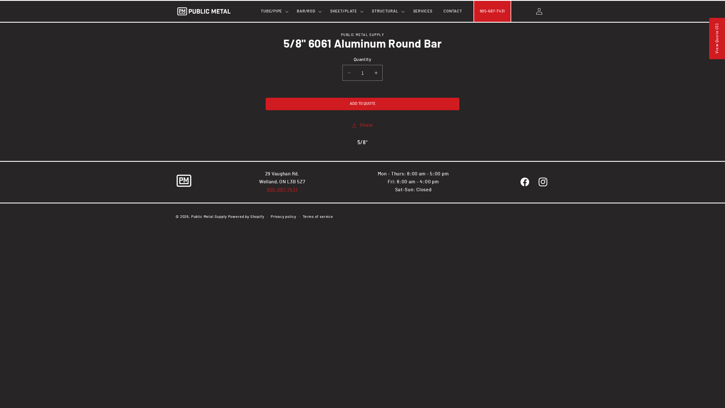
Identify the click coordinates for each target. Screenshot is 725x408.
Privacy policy (283, 217)
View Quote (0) (717, 39)
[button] (273, 11)
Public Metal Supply (209, 217)
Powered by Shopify (246, 217)
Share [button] (366, 125)
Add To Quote (363, 104)
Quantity (363, 60)
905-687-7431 (282, 190)
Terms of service (318, 217)
